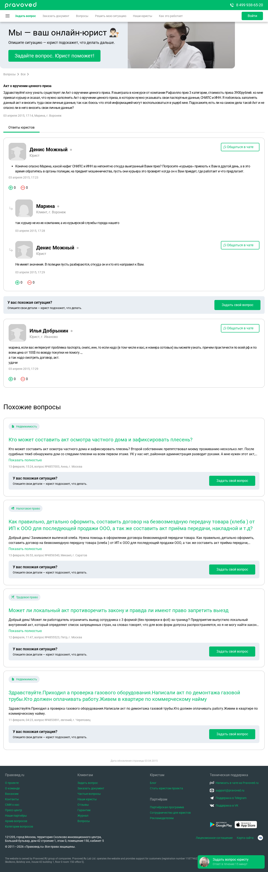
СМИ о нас (12, 804)
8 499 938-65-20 (249, 5)
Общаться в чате (240, 147)
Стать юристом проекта (166, 788)
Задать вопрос (25, 16)
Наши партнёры (16, 815)
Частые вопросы (89, 793)
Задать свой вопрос (237, 305)
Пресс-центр (13, 810)
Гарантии (83, 810)
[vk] (260, 837)
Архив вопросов (16, 821)
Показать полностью (25, 460)
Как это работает (171, 16)
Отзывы (83, 804)
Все (23, 74)
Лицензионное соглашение (214, 837)
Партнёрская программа (167, 807)
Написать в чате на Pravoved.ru (237, 783)
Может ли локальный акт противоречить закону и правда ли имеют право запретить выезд (118, 610)
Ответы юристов (21, 127)
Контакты (12, 799)
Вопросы (82, 16)
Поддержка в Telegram (231, 798)
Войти (252, 16)
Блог (153, 783)
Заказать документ (56, 16)
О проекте (12, 783)
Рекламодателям (162, 818)
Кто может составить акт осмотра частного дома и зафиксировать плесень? (100, 440)
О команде (12, 788)
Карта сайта (245, 837)
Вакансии (11, 793)
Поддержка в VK (227, 805)
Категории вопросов (19, 826)
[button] (231, 862)
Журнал (82, 815)
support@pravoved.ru (230, 790)
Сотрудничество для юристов (170, 812)
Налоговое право (28, 508)
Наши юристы (142, 16)
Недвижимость (26, 426)
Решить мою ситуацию (110, 16)
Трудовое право (27, 597)
